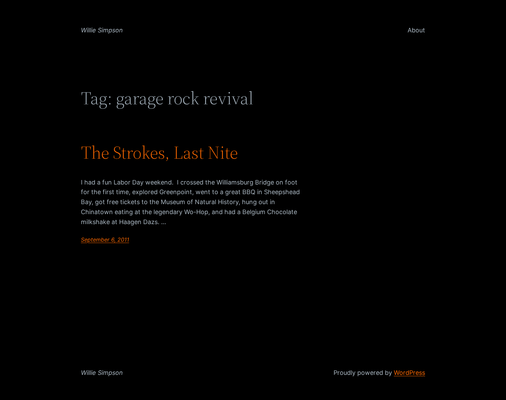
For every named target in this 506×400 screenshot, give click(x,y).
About (416, 30)
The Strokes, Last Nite (159, 152)
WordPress (409, 372)
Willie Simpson (102, 30)
